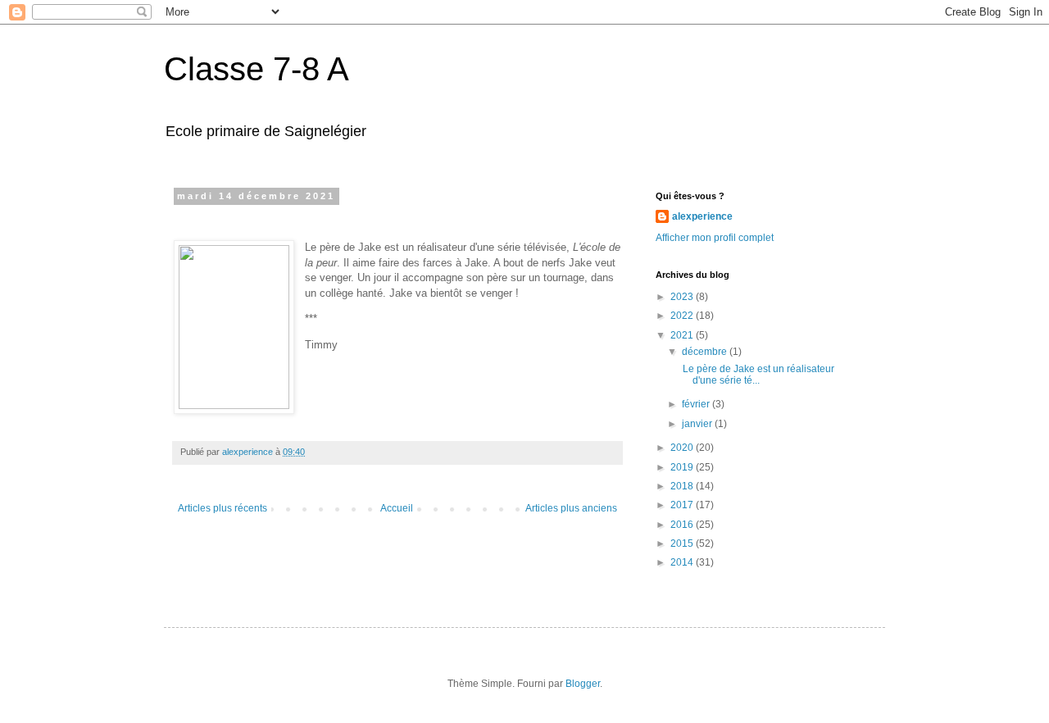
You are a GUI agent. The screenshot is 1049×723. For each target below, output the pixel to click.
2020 (683, 447)
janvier (698, 424)
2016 (683, 524)
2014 (683, 562)
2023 (683, 296)
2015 (683, 543)
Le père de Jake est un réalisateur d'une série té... (757, 374)
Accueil (396, 508)
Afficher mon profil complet (715, 237)
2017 (683, 505)
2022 (683, 315)
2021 (683, 335)
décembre (705, 351)
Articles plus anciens (571, 508)
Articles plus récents (222, 508)
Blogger (582, 683)
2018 (683, 486)
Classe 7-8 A (256, 69)
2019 (683, 467)
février (697, 404)
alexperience (702, 216)
